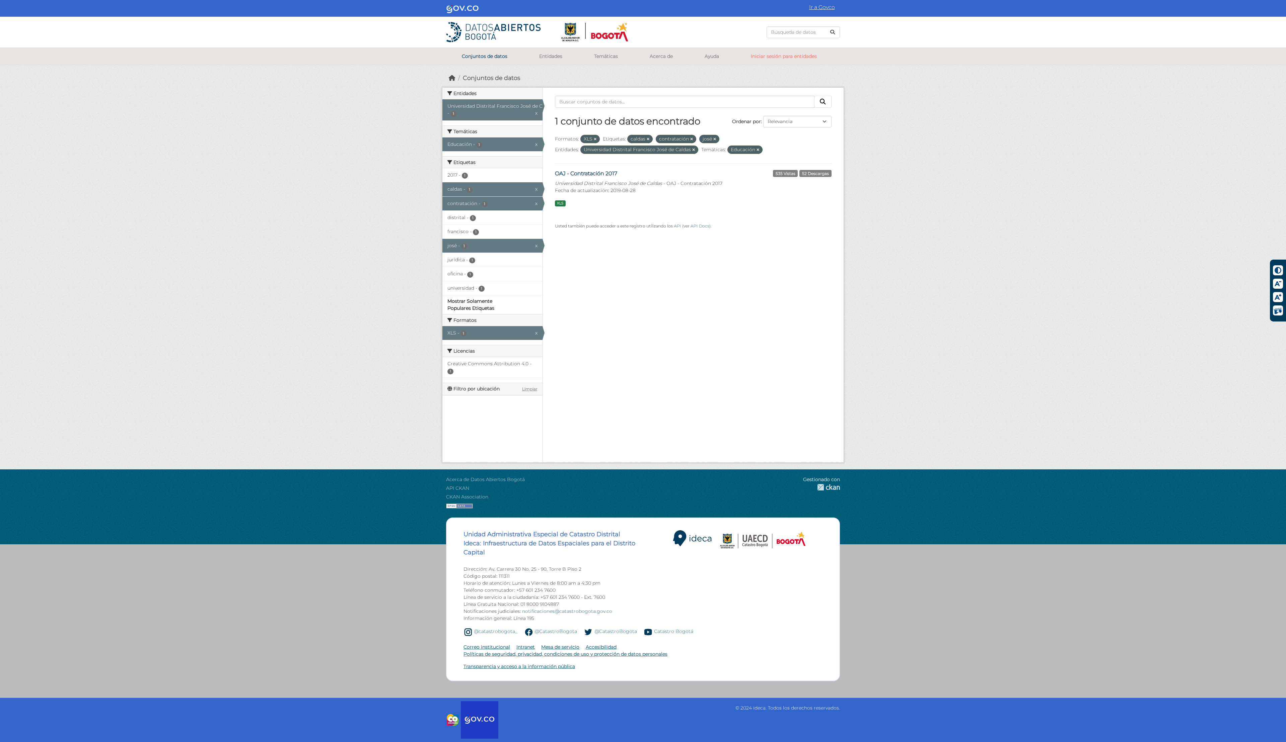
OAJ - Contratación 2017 (586, 173)
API (677, 225)
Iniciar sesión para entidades (784, 56)
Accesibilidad (601, 647)
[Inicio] (452, 77)
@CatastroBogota (555, 632)
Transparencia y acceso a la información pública (519, 666)
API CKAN (457, 488)
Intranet (525, 647)
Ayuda (712, 56)
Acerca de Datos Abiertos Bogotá (485, 479)
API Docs (700, 225)
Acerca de (661, 56)
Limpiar (530, 388)
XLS (560, 203)
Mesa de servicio (560, 647)
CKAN (821, 487)
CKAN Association (467, 497)
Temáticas (606, 56)
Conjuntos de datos (484, 56)
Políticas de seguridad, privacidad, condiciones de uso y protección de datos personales (565, 654)
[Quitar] (595, 139)
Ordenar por (746, 121)
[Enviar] (832, 32)
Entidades (550, 56)
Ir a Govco (822, 7)
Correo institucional (486, 647)
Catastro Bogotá (673, 632)
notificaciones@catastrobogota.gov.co (567, 611)
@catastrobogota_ (495, 632)
